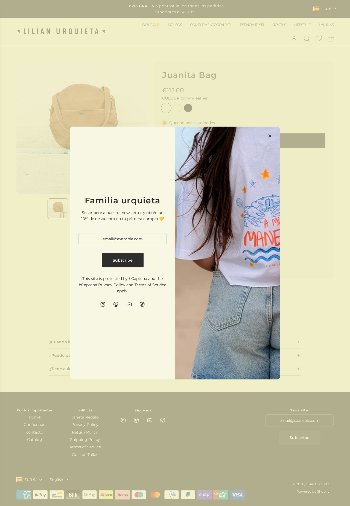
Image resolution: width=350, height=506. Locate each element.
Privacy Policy (111, 284)
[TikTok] (142, 304)
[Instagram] (103, 304)
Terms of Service (150, 284)
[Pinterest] (116, 304)
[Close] (270, 136)
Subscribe (123, 260)
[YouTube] (129, 304)
